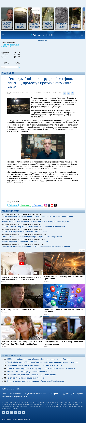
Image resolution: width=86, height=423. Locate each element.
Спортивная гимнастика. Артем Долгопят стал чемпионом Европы (34, 365)
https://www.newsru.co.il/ (12, 214)
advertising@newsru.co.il (18, 397)
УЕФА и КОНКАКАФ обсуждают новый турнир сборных (29, 372)
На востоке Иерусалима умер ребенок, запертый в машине (31, 375)
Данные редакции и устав (73, 394)
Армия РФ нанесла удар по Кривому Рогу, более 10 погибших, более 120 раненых (41, 368)
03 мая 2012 (37, 225)
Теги (4, 394)
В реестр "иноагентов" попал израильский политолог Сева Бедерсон (35, 381)
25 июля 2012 (38, 219)
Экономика (8, 73)
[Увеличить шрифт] (68, 93)
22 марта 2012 (38, 230)
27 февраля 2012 (39, 235)
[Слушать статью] (75, 93)
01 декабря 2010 (39, 240)
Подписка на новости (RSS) (35, 394)
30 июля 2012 (38, 214)
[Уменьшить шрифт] (64, 93)
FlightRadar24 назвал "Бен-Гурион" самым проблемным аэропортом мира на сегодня (42, 362)
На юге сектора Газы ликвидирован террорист (26, 378)
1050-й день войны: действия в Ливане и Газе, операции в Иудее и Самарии (39, 359)
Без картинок (54, 394)
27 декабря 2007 (39, 245)
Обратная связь (16, 394)
